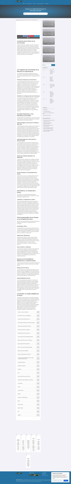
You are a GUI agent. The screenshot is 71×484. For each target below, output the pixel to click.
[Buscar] (46, 13)
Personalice (55, 480)
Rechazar (60, 480)
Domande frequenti (46, 111)
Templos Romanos (46, 115)
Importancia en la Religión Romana (48, 112)
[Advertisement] (28, 27)
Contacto (34, 3)
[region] (60, 477)
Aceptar (66, 480)
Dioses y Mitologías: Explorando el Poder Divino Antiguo (48, 131)
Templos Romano (29, 3)
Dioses (24, 3)
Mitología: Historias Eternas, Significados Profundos (47, 123)
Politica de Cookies (40, 3)
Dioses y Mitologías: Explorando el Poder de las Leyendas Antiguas (48, 128)
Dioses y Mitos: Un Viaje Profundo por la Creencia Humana (48, 121)
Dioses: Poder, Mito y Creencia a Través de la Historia (48, 126)
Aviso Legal (46, 3)
